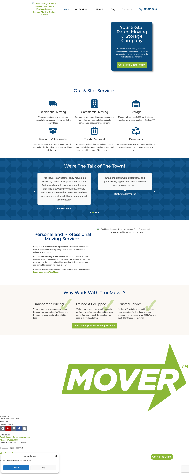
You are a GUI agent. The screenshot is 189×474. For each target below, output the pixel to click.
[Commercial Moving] (94, 103)
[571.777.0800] (140, 9)
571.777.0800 (150, 9)
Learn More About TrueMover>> (47, 272)
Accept (16, 468)
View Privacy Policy (8, 453)
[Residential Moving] (53, 103)
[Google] (2, 428)
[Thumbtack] (13, 428)
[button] (55, 456)
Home (66, 9)
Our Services (81, 9)
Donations (136, 139)
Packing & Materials (53, 139)
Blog (113, 9)
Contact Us (127, 9)
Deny (43, 468)
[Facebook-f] (19, 428)
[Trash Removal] (94, 131)
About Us (100, 9)
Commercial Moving (94, 112)
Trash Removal (94, 139)
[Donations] (136, 131)
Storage (136, 112)
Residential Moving (53, 112)
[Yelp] (8, 428)
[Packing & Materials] (53, 131)
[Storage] (136, 103)
